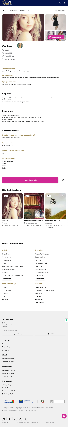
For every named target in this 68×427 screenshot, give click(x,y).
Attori (4, 263)
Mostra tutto (7, 278)
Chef (3, 296)
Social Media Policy (8, 394)
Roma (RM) (8, 53)
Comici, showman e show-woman (12, 266)
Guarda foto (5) (57, 37)
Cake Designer (7, 290)
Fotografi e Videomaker (42, 254)
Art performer (6, 257)
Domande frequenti (8, 361)
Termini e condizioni (8, 391)
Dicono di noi (6, 347)
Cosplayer (5, 272)
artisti (15, 10)
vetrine (11, 10)
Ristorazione (39, 299)
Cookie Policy (6, 388)
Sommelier (5, 299)
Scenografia (39, 275)
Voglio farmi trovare (8, 370)
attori (28, 10)
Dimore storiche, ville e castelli (44, 290)
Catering (5, 293)
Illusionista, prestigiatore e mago (12, 275)
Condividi (61, 10)
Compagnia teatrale (8, 269)
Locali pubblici (39, 302)
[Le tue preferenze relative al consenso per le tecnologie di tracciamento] (66, 320)
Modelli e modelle (40, 269)
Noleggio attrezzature (42, 272)
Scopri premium (7, 376)
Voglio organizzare (8, 358)
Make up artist (39, 266)
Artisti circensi (6, 260)
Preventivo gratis (30, 180)
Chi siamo (5, 344)
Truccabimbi (6, 254)
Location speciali (40, 287)
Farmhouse (38, 293)
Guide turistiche (40, 257)
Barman (4, 287)
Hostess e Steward (41, 263)
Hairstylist (38, 260)
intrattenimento (21, 10)
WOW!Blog (5, 350)
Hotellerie (38, 296)
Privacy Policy (6, 385)
